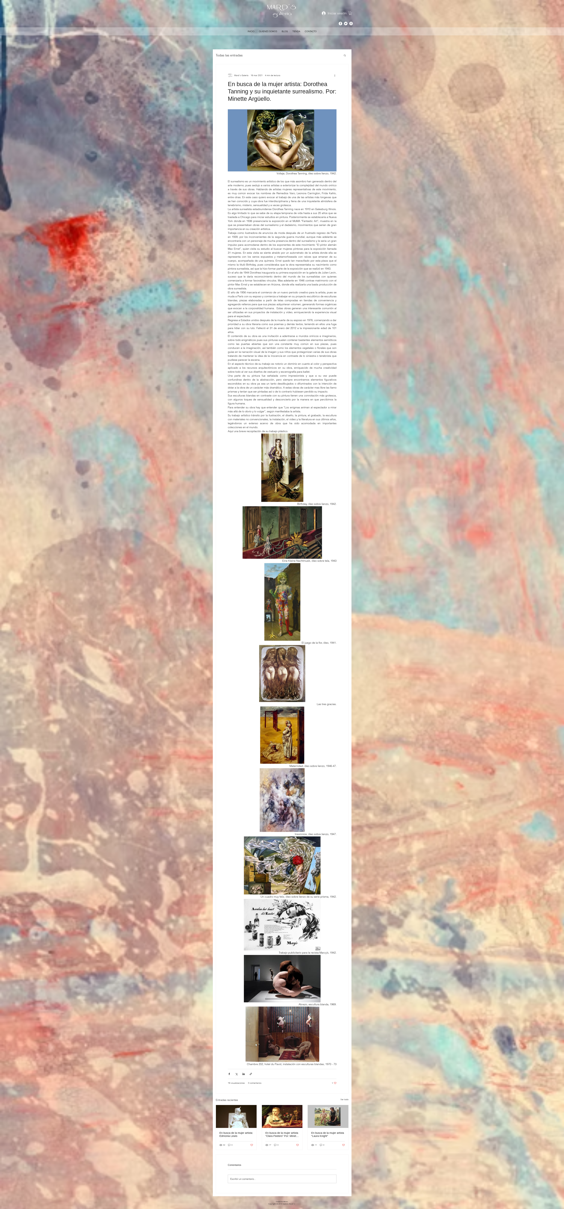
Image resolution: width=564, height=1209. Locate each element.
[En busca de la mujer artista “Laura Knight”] (328, 1116)
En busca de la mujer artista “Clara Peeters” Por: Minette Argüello (281, 1134)
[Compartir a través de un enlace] (250, 1074)
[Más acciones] (334, 75)
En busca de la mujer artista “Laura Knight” (327, 1134)
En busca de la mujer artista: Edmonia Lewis (236, 1134)
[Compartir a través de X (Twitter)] (236, 1074)
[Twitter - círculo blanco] (346, 23)
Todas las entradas (229, 55)
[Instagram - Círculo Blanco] (351, 23)
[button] (350, 13)
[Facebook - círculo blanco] (340, 23)
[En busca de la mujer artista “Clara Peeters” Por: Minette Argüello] (282, 1116)
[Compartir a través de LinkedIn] (243, 1074)
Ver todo (344, 1099)
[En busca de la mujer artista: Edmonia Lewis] (236, 1116)
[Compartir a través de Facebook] (229, 1074)
